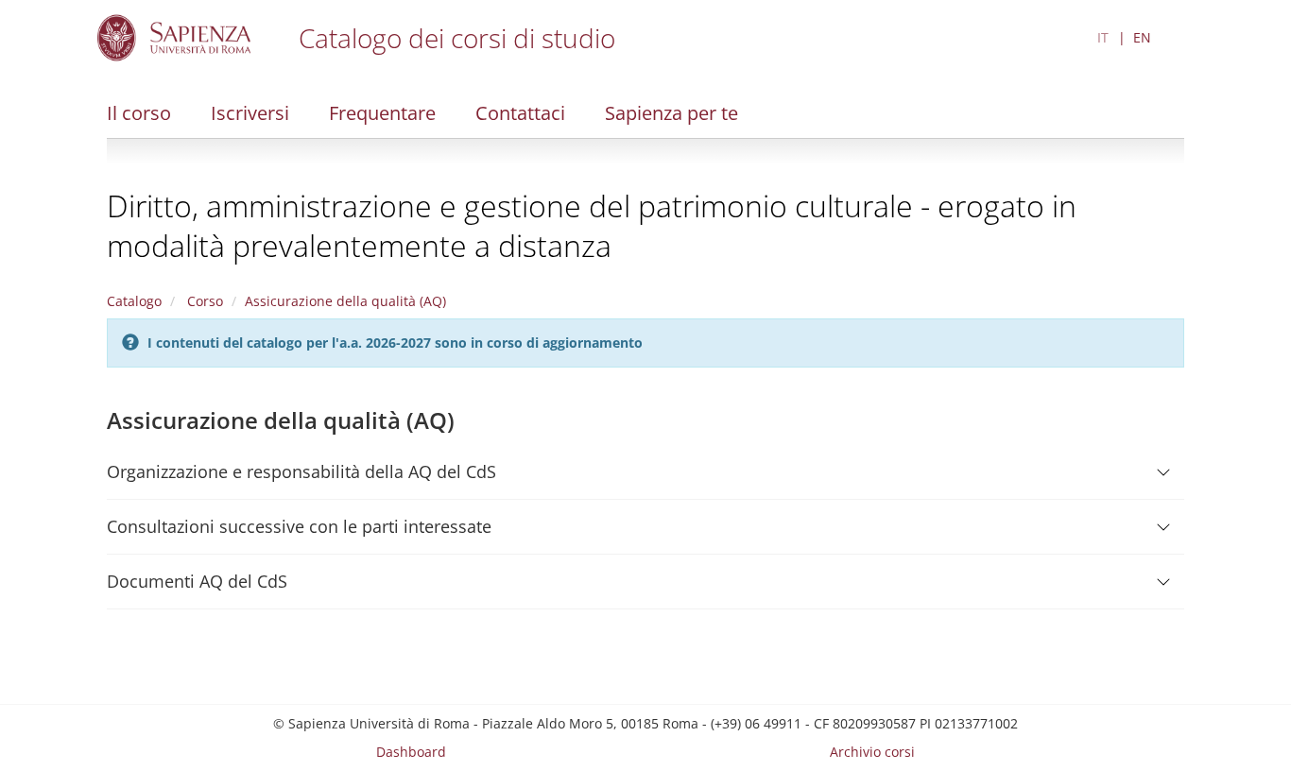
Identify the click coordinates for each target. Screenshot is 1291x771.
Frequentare (382, 113)
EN (1142, 37)
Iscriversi (250, 113)
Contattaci (520, 113)
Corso (203, 301)
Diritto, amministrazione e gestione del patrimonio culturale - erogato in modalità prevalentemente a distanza (591, 225)
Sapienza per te (671, 113)
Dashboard (411, 752)
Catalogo (134, 301)
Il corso (139, 113)
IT (1103, 37)
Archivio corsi (872, 752)
